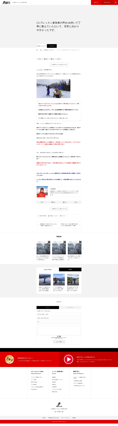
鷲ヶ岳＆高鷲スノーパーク (57, 379)
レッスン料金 (33, 379)
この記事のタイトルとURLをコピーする (59, 64)
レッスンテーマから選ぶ (57, 389)
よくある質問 (33, 384)
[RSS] (62, 411)
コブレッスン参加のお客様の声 (37, 386)
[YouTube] (59, 411)
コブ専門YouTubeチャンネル (79, 385)
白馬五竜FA (54, 386)
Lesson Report (34, 389)
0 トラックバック (70, 307)
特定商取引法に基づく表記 (53, 417)
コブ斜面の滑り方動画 (77, 380)
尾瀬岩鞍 (54, 377)
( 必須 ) (43, 314)
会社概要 (74, 417)
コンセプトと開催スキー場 (36, 377)
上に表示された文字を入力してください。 (59, 337)
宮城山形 (54, 384)
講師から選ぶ (54, 391)
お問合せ (44, 417)
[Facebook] (50, 195)
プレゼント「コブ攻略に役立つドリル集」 (79, 378)
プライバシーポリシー (65, 417)
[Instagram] (55, 411)
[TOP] (59, 350)
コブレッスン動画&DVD (78, 383)
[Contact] (52, 195)
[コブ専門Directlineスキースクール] (6, 2)
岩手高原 (54, 382)
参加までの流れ (34, 382)
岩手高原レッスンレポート (42, 45)
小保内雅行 (53, 188)
